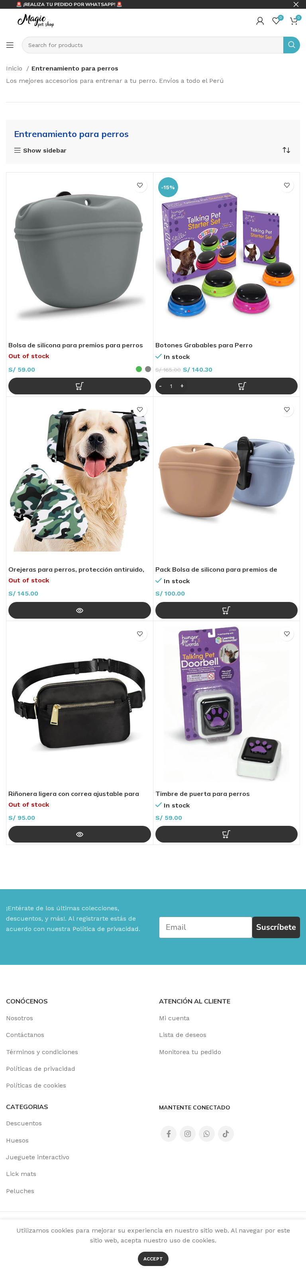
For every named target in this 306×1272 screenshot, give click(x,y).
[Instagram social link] (188, 1134)
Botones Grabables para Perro (204, 345)
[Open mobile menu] (10, 45)
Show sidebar (45, 150)
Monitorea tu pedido (190, 1052)
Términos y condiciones (42, 1052)
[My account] (260, 21)
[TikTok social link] (226, 1134)
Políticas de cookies (36, 1085)
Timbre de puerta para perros (202, 794)
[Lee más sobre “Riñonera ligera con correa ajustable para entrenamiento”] (79, 834)
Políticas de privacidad (40, 1068)
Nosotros (19, 1018)
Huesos (17, 1140)
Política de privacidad (106, 929)
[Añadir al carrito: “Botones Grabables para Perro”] (226, 386)
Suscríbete (276, 927)
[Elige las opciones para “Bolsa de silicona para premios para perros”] (79, 386)
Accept (153, 1259)
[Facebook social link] (169, 1134)
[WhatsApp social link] (207, 1134)
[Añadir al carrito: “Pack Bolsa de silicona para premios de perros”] (226, 610)
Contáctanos (25, 1035)
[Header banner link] (141, 4)
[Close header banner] (296, 4)
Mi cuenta (174, 1018)
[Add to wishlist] (140, 185)
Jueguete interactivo (37, 1157)
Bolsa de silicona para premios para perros (75, 345)
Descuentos (24, 1123)
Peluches (20, 1191)
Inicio (15, 68)
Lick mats (21, 1174)
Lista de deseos (182, 1035)
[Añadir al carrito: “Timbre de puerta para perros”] (226, 834)
